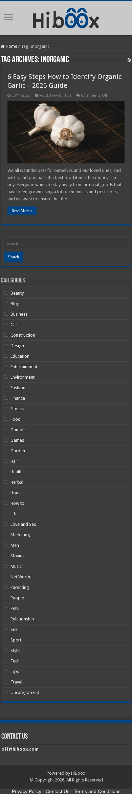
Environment (22, 377)
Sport (15, 639)
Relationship (22, 618)
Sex (14, 629)
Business (18, 314)
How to (56, 95)
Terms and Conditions (97, 791)
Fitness (17, 408)
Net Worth (20, 576)
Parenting (19, 587)
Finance (17, 398)
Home (11, 46)
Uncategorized (24, 692)
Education (19, 356)
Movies (17, 555)
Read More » (22, 211)
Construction (22, 335)
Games (17, 440)
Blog (15, 303)
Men (14, 545)
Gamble (18, 429)
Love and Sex (23, 524)
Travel (16, 681)
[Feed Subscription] (129, 60)
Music (16, 566)
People (17, 597)
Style (15, 650)
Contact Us (57, 791)
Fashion (17, 387)
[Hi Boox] (66, 17)
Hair (14, 461)
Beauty (17, 293)
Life (14, 513)
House (16, 492)
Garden (17, 450)
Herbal (16, 482)
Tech (15, 660)
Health (16, 471)
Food (43, 95)
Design (17, 345)
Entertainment (23, 366)
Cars (14, 324)
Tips (68, 95)
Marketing (20, 534)
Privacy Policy (26, 791)
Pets (14, 608)
